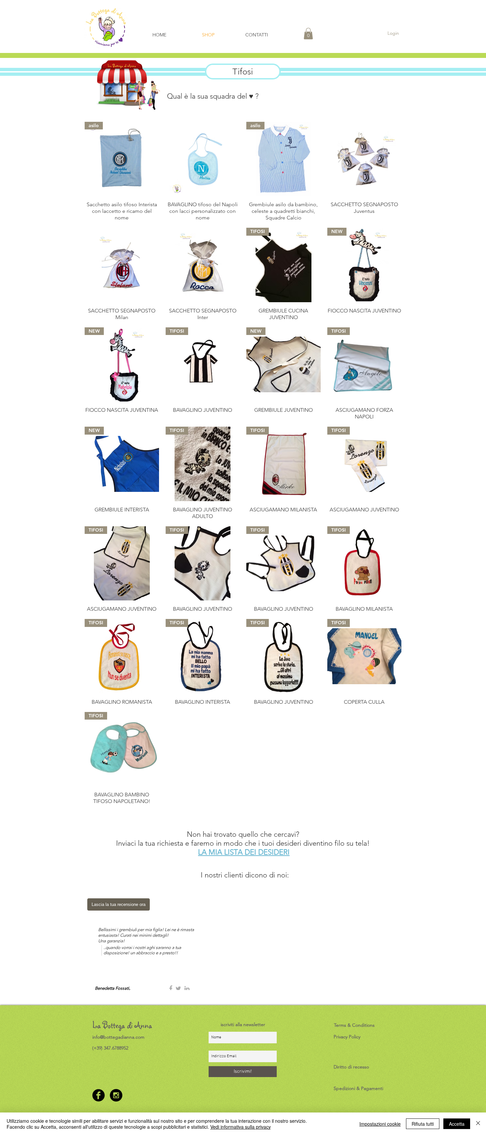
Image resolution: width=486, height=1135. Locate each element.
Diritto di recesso (351, 1067)
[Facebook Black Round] (98, 1095)
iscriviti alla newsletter (243, 1024)
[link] (308, 33)
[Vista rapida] (203, 159)
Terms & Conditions (354, 1025)
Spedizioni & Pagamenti (358, 1088)
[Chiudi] (478, 1124)
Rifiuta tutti (423, 1123)
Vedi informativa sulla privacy (240, 1126)
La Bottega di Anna (122, 1025)
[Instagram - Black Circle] (116, 1095)
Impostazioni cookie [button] (380, 1123)
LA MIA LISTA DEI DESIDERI (244, 852)
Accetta (457, 1123)
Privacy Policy (347, 1037)
